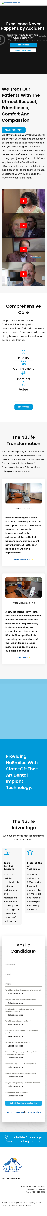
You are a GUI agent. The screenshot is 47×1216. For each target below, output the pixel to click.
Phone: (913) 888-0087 (35, 1192)
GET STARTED (23, 45)
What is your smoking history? (18, 1042)
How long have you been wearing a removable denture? (19, 1010)
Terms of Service (14, 1112)
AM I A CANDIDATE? (23, 50)
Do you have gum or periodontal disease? (22, 1083)
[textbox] (22, 993)
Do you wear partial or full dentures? (20, 1000)
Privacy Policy (33, 1112)
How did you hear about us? (16, 1092)
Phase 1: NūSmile (23, 508)
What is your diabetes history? (18, 1021)
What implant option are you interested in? (23, 990)
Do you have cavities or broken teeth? (21, 1073)
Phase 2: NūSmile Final (23, 602)
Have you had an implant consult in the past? (21, 1031)
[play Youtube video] (23, 201)
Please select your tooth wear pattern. (21, 1064)
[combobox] (23, 993)
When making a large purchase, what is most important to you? (21, 1053)
